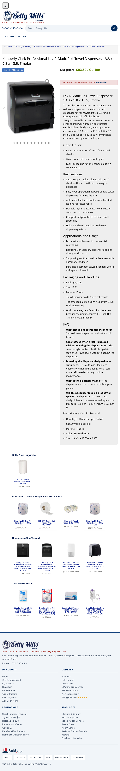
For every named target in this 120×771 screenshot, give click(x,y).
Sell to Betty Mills (70, 690)
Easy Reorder (9, 690)
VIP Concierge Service (73, 686)
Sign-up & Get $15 (11, 717)
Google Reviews (74, 697)
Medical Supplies (70, 717)
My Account (15, 36)
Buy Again (7, 686)
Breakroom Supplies (72, 738)
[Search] (114, 28)
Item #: (7, 70)
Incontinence (68, 727)
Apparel (66, 734)
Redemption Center (12, 724)
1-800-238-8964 (12, 28)
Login (5, 676)
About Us (66, 676)
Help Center (68, 680)
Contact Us (67, 683)
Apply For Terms (10, 700)
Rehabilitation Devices (73, 720)
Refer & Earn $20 (10, 720)
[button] (4, 110)
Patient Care (68, 724)
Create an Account (11, 680)
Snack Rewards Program (14, 714)
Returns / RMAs (9, 697)
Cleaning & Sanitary (71, 714)
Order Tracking (9, 694)
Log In (5, 36)
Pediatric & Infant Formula (74, 731)
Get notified (101, 82)
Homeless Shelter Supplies (15, 734)
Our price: (67, 69)
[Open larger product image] (31, 107)
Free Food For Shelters (13, 731)
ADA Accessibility (70, 694)
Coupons (7, 727)
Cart (25, 36)
